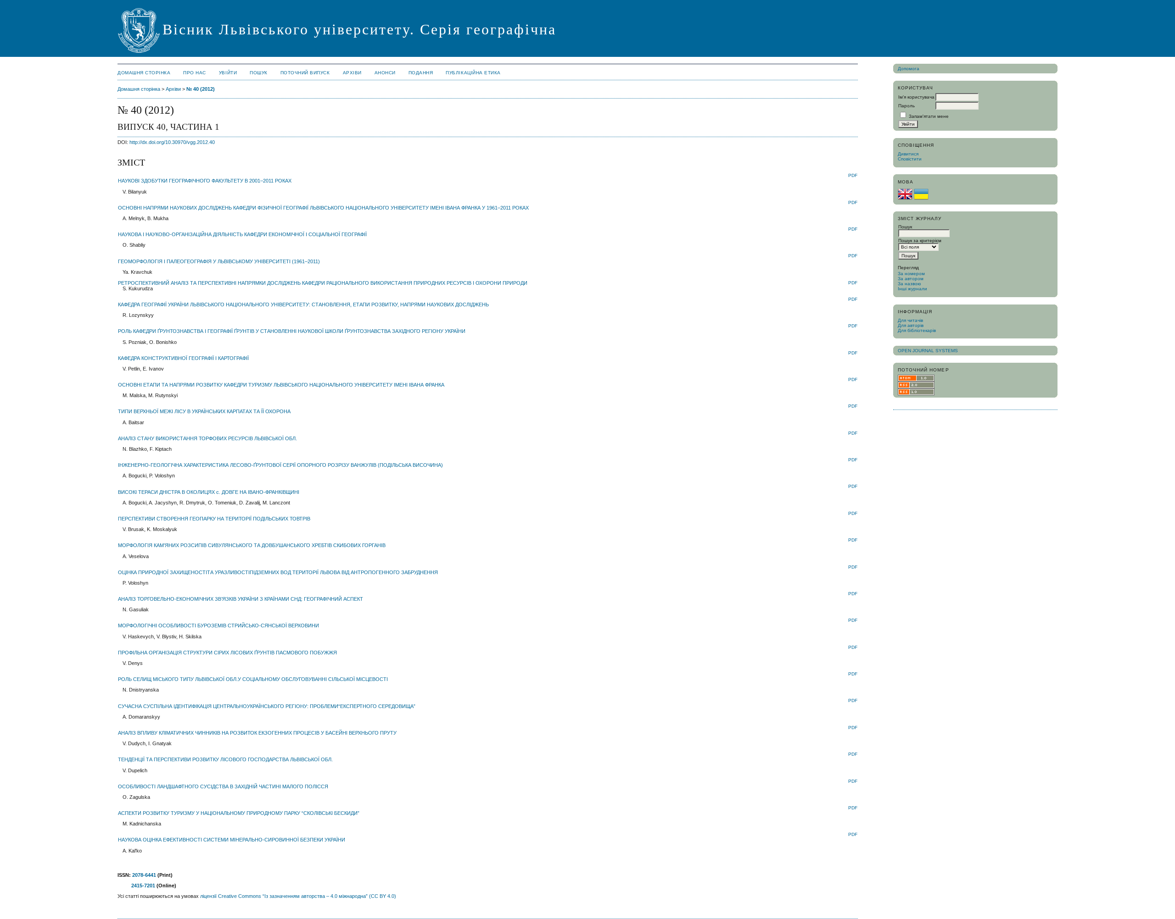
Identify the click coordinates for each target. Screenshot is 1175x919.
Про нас (194, 72)
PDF (852, 175)
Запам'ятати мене (929, 116)
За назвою (909, 283)
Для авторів (910, 325)
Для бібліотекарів (917, 330)
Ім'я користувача (916, 97)
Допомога (908, 68)
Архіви (352, 72)
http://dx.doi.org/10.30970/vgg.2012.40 (172, 142)
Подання (420, 72)
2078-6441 (144, 875)
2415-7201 (143, 885)
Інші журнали (912, 288)
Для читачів (910, 320)
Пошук (259, 72)
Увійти (228, 72)
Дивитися (908, 153)
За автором (910, 278)
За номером (911, 273)
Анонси (385, 72)
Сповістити (910, 158)
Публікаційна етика (473, 72)
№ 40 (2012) (200, 89)
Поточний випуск (305, 72)
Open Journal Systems (928, 350)
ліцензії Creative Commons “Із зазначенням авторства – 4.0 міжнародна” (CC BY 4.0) (298, 896)
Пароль (906, 105)
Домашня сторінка (144, 72)
